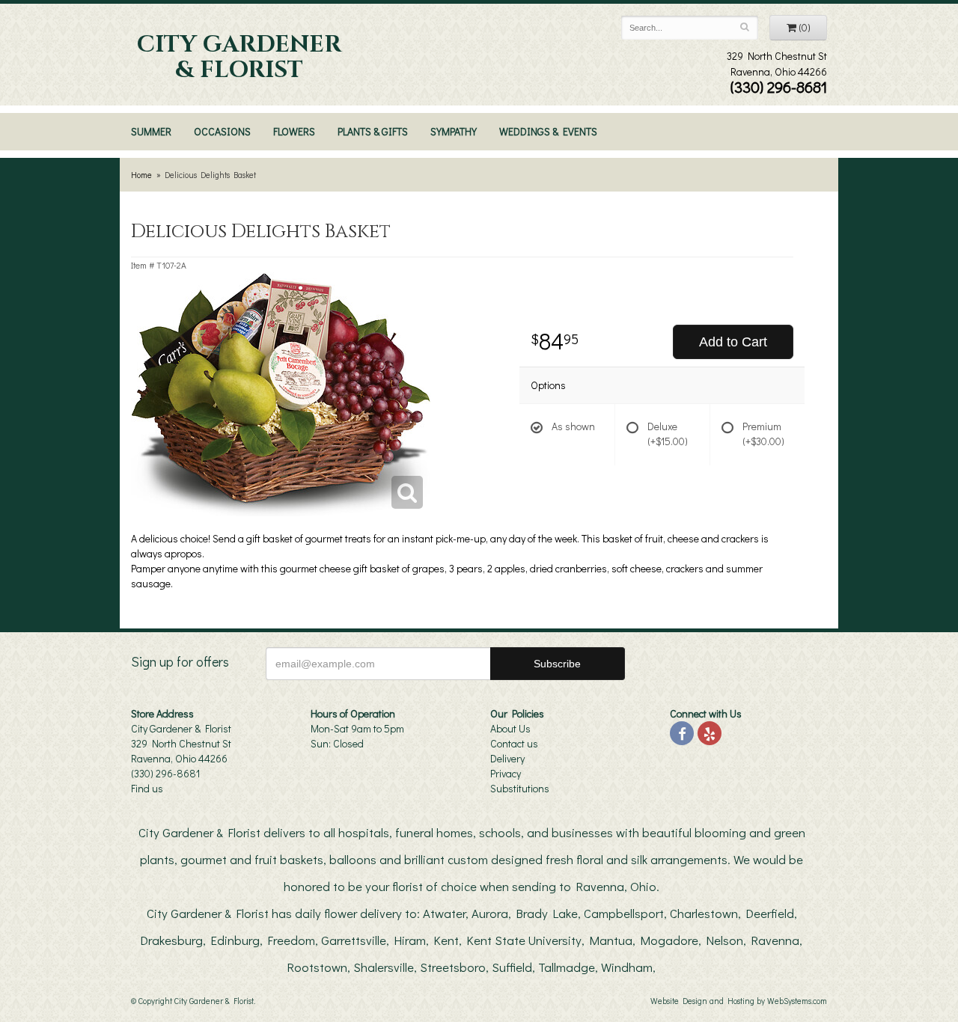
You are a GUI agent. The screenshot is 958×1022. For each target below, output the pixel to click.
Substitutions (519, 788)
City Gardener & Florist (239, 57)
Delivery (507, 758)
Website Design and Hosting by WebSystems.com (738, 1000)
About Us (510, 728)
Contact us (514, 743)
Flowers (294, 131)
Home (141, 174)
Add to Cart (733, 341)
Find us (147, 788)
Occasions (222, 131)
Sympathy (453, 131)
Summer (151, 131)
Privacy (505, 773)
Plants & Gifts (373, 131)
